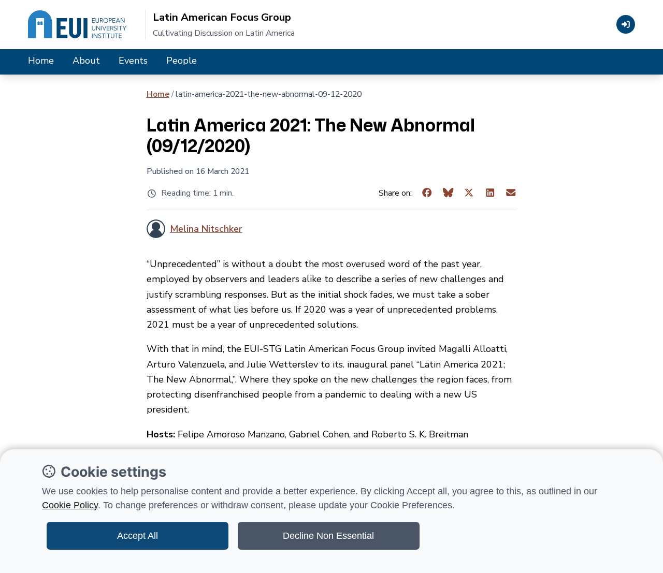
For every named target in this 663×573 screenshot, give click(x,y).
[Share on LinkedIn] (490, 193)
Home (41, 60)
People (181, 60)
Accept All (137, 536)
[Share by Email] (511, 193)
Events (133, 60)
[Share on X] (469, 193)
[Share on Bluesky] (448, 193)
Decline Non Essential (328, 536)
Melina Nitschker (206, 229)
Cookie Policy (70, 505)
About (86, 60)
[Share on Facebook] (427, 193)
